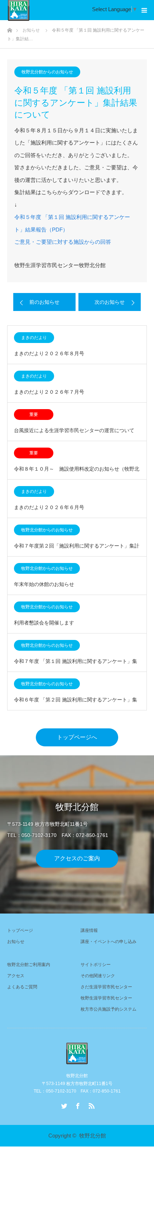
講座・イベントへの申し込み (108, 941)
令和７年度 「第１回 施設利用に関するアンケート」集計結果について (75, 665)
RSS (90, 1104)
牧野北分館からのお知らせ (47, 71)
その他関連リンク (98, 975)
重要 (33, 414)
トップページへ (77, 737)
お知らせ (15, 941)
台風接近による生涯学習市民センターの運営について (74, 430)
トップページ (20, 930)
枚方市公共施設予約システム (108, 1009)
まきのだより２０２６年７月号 (49, 392)
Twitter (63, 1104)
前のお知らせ (44, 302)
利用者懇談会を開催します (44, 623)
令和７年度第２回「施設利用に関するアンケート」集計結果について (76, 549)
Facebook (77, 1104)
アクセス (15, 975)
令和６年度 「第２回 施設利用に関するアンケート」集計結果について (75, 703)
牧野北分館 (92, 1135)
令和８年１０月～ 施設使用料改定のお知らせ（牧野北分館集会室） (76, 472)
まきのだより (34, 337)
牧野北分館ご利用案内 (28, 964)
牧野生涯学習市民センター (106, 998)
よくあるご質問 (22, 986)
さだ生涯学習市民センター (106, 986)
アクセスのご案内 (77, 859)
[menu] (144, 10)
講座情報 (89, 930)
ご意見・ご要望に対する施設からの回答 (62, 242)
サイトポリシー (96, 964)
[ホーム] (9, 28)
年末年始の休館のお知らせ (44, 584)
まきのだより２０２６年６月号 (49, 507)
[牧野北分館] (77, 1053)
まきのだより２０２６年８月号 (49, 353)
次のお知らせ (110, 302)
